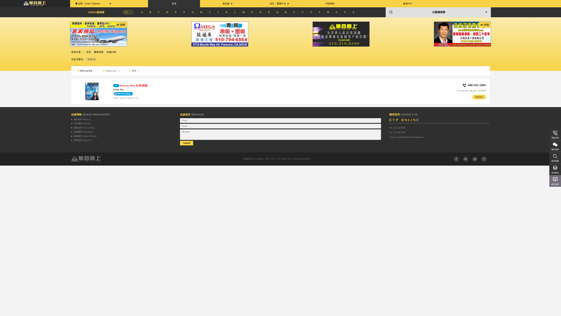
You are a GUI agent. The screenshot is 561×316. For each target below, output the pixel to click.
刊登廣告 (330, 3)
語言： (278, 3)
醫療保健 (98, 52)
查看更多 (479, 97)
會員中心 (407, 3)
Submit (186, 143)
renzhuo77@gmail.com (129, 98)
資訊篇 (226, 3)
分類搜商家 (438, 12)
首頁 (174, 3)
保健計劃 (92, 59)
